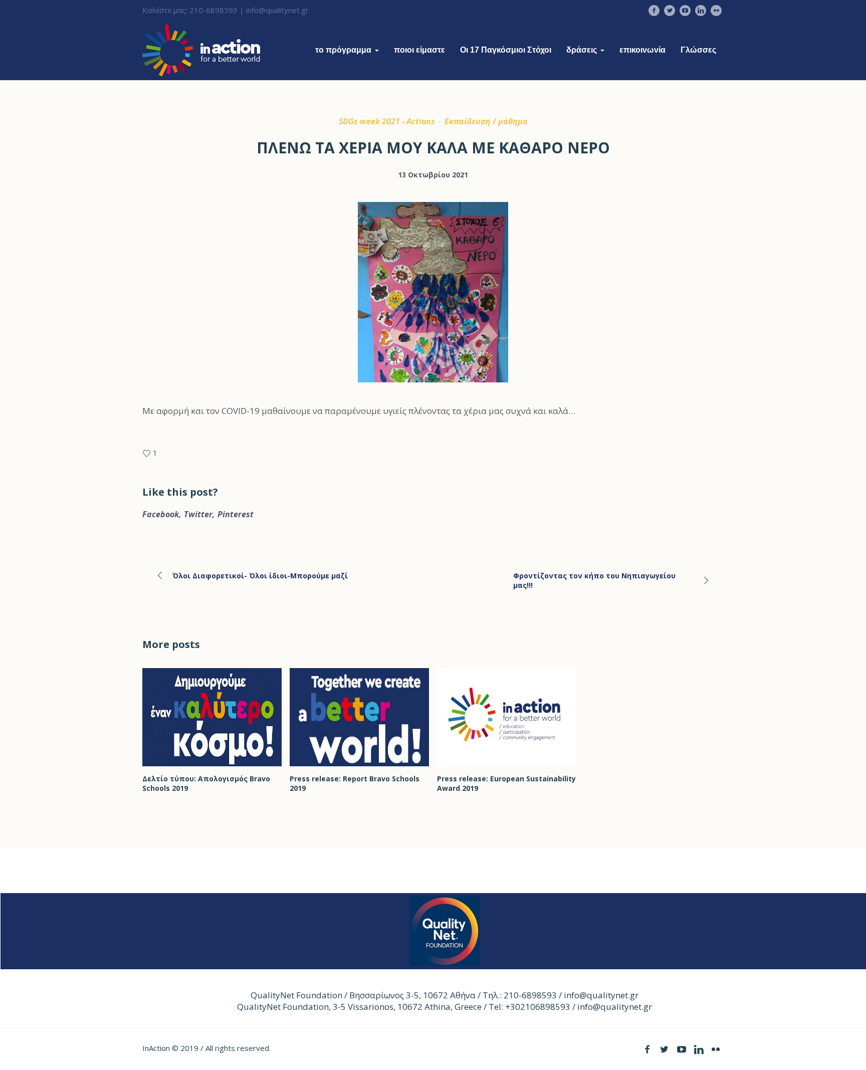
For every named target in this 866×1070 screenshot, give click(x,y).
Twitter (198, 514)
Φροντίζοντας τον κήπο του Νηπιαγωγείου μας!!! (594, 580)
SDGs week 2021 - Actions (387, 121)
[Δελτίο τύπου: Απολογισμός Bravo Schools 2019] (212, 717)
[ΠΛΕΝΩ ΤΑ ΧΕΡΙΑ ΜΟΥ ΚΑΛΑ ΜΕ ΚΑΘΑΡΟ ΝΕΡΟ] (433, 301)
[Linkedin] (700, 10)
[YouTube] (685, 10)
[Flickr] (716, 10)
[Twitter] (669, 10)
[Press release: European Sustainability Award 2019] (506, 717)
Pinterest (236, 514)
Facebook (160, 514)
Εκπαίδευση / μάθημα (486, 121)
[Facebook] (654, 10)
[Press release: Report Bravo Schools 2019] (359, 717)
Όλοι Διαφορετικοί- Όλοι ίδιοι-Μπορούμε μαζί (260, 575)
